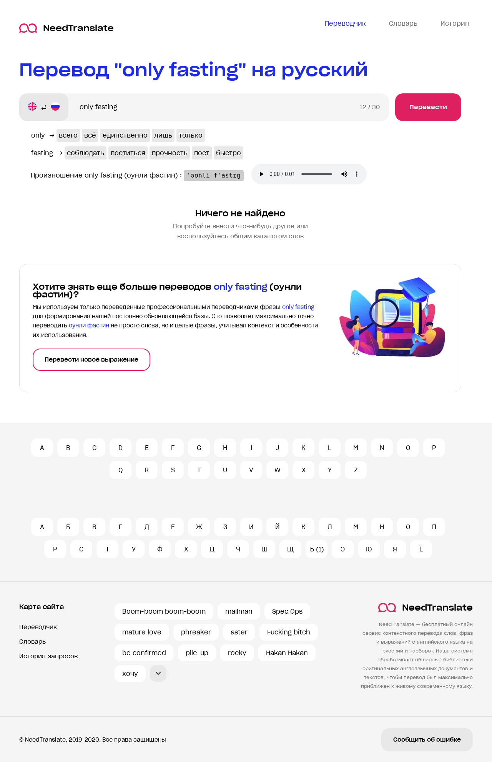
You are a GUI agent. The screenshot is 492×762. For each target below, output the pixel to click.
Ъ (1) (316, 549)
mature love (141, 632)
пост (201, 153)
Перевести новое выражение (91, 359)
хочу (130, 673)
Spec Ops (287, 611)
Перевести (428, 107)
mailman (239, 611)
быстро (228, 153)
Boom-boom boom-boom (164, 611)
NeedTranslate (78, 28)
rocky (237, 653)
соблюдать (85, 153)
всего (68, 135)
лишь (163, 135)
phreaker (196, 632)
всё (90, 135)
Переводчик (38, 627)
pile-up (197, 653)
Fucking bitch (288, 632)
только (191, 135)
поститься (128, 153)
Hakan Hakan (287, 653)
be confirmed (144, 653)
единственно (125, 135)
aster (239, 632)
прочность (170, 153)
